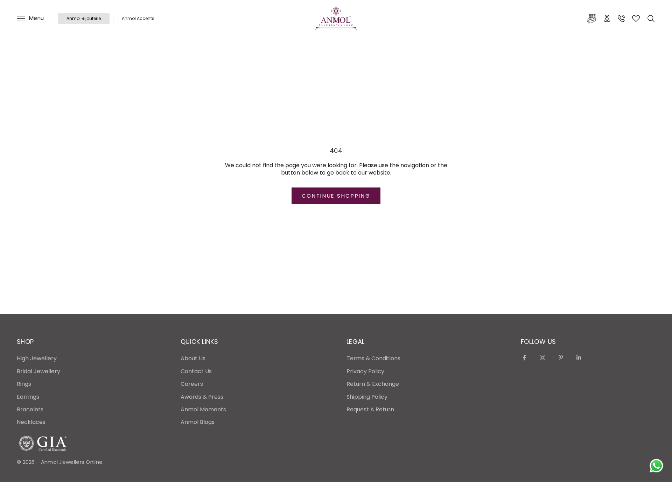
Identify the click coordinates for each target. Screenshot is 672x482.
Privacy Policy (365, 371)
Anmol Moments (203, 409)
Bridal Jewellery (38, 371)
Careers (192, 384)
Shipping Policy (366, 397)
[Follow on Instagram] (542, 357)
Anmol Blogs (198, 422)
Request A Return (370, 409)
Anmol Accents (138, 18)
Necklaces (31, 422)
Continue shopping (336, 195)
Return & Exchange (372, 384)
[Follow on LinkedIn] (578, 357)
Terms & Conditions (373, 358)
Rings (24, 384)
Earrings (28, 397)
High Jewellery (37, 358)
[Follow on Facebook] (524, 357)
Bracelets (30, 409)
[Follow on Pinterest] (560, 357)
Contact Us (196, 371)
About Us (193, 358)
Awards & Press (202, 397)
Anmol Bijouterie (83, 18)
